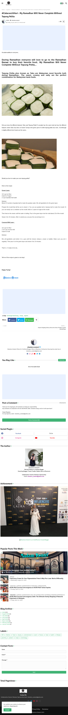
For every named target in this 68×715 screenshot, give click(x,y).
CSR (2, 635)
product (11, 638)
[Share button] (36, 320)
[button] (62, 3)
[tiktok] (32, 354)
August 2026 (5, 614)
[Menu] (2, 3)
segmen (8, 9)
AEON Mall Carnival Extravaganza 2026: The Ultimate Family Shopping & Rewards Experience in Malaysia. (36, 597)
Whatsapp (30, 320)
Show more (62, 360)
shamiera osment (33, 347)
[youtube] (34, 354)
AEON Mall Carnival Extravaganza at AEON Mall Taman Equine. (30, 587)
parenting (4, 638)
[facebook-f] (28, 701)
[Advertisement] (34, 37)
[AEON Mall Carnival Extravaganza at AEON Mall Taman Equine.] (4, 588)
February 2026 (6, 622)
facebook (18, 433)
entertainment (28, 635)
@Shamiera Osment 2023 (37, 712)
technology (24, 638)
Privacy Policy (36, 709)
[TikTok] (40, 701)
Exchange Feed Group (12, 315)
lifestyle (58, 635)
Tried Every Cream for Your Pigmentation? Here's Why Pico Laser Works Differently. (36, 578)
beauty (20, 635)
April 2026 (5, 619)
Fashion (8, 635)
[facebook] (27, 354)
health (52, 635)
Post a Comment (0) (34, 420)
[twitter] (37, 354)
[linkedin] (39, 354)
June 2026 (5, 617)
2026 (3, 612)
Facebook (13, 320)
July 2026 (5, 615)
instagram (18, 438)
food (47, 635)
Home (3, 9)
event (35, 635)
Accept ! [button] (7, 710)
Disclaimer (45, 709)
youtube (52, 438)
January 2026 (6, 624)
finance (41, 635)
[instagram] (29, 354)
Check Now (13, 706)
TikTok (51, 433)
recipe (21, 315)
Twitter (22, 320)
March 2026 (5, 621)
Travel (14, 635)
